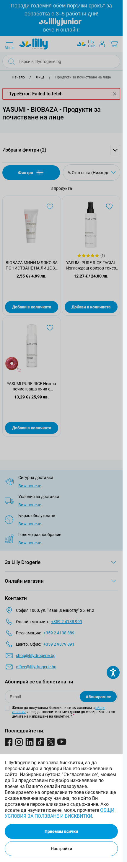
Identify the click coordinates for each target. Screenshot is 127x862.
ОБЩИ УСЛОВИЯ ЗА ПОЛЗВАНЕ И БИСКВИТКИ (59, 813)
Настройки (61, 848)
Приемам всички (61, 831)
